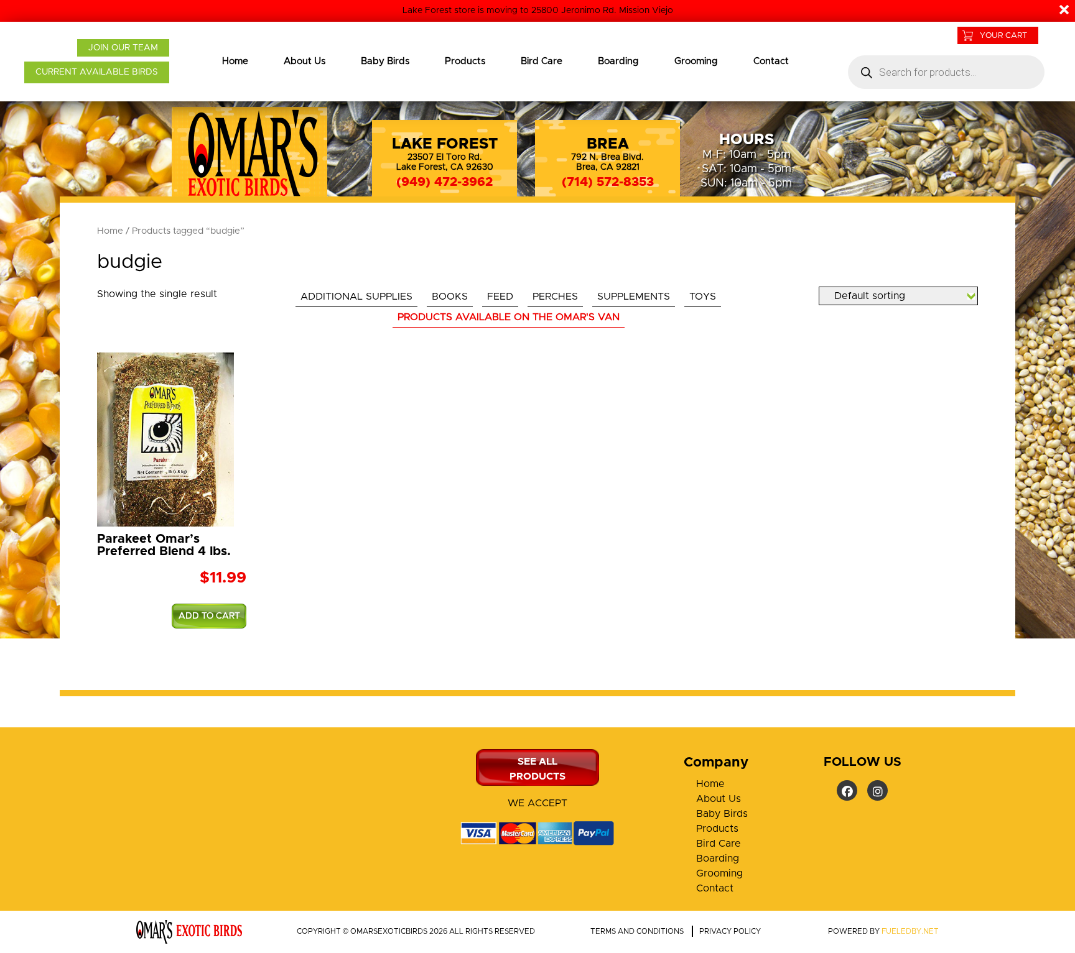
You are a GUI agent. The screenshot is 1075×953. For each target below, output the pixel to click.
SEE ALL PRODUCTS (537, 769)
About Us (304, 61)
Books (450, 297)
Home (235, 61)
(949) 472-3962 (444, 182)
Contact (771, 61)
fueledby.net (910, 931)
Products (465, 61)
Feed (500, 297)
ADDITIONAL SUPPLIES (356, 297)
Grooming (696, 61)
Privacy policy (730, 931)
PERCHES (555, 297)
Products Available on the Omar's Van (509, 317)
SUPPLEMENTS (633, 297)
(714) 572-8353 (608, 182)
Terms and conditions (637, 931)
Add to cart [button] (209, 616)
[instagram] (877, 790)
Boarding (618, 61)
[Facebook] (847, 790)
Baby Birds (385, 61)
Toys (702, 297)
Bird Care (541, 61)
